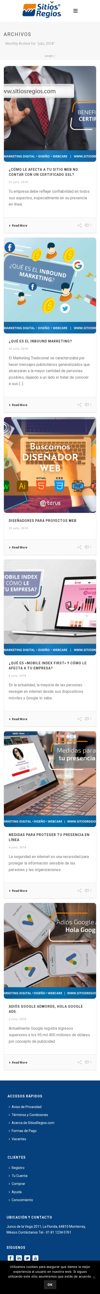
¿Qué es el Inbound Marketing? (40, 341)
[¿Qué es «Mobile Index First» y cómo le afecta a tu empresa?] (50, 607)
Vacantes (19, 1139)
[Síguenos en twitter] (27, 1258)
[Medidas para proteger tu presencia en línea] (50, 779)
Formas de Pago (24, 1131)
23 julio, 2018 (18, 528)
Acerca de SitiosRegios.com (33, 1123)
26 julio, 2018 (18, 348)
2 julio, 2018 (17, 1019)
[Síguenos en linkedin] (19, 1258)
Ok (50, 1285)
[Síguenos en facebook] (11, 1258)
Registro (18, 1168)
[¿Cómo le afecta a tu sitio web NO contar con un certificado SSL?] (50, 114)
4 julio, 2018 (17, 847)
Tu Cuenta (19, 1176)
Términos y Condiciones (30, 1115)
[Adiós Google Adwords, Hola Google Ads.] (50, 951)
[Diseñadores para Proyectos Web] (50, 465)
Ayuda (17, 1192)
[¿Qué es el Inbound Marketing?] (50, 285)
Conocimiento (22, 1200)
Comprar (18, 1184)
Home (49, 56)
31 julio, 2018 (18, 182)
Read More (19, 225)
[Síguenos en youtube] (35, 1258)
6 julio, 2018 (17, 675)
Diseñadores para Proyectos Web (42, 521)
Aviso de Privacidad (27, 1107)
